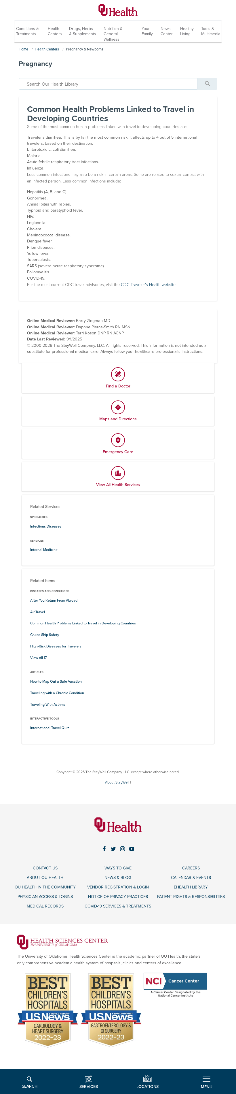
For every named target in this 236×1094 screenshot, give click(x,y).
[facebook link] (104, 849)
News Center (167, 31)
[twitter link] (113, 849)
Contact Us (45, 868)
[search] (108, 83)
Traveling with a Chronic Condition (57, 693)
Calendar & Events (191, 877)
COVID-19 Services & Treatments (118, 906)
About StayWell (117, 782)
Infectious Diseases (45, 526)
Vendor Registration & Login (118, 887)
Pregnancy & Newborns (84, 49)
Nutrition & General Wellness (113, 34)
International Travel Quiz (49, 728)
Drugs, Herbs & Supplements (82, 31)
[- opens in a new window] (62, 941)
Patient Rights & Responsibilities (191, 896)
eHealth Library (191, 887)
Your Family (147, 31)
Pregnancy (35, 64)
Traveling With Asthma (48, 705)
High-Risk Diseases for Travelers (55, 646)
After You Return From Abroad (53, 600)
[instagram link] (122, 849)
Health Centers (55, 31)
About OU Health (45, 877)
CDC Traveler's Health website (148, 284)
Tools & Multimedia (210, 31)
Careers (191, 868)
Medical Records (45, 906)
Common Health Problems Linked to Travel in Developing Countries (83, 623)
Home (23, 49)
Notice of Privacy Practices (118, 896)
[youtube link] (131, 849)
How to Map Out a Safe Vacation (56, 681)
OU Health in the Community (45, 887)
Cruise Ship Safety (44, 635)
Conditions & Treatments (27, 31)
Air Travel (37, 612)
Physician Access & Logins (45, 896)
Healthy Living (187, 31)
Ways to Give (118, 868)
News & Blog (117, 877)
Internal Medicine (44, 550)
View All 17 (38, 658)
